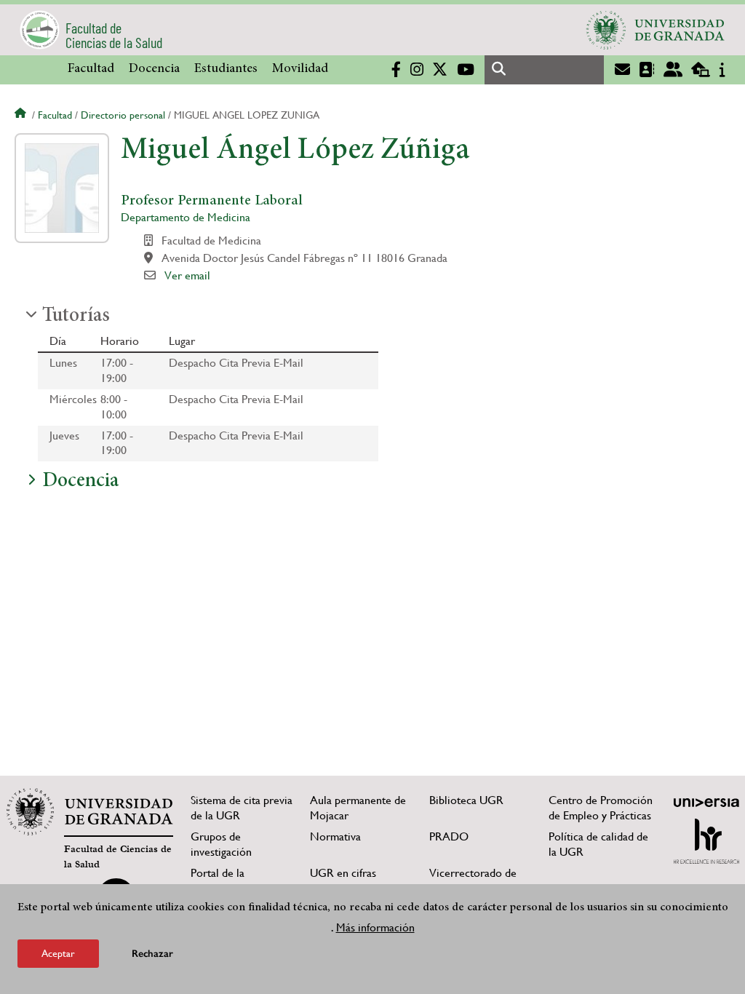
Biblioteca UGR (466, 800)
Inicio (22, 115)
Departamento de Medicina (185, 217)
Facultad (91, 69)
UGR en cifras (343, 873)
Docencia (154, 69)
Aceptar (58, 953)
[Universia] (706, 802)
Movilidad (300, 69)
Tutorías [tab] (76, 316)
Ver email (187, 275)
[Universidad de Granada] (655, 29)
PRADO (449, 836)
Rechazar (152, 953)
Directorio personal (123, 115)
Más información (375, 927)
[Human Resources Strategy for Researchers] (706, 841)
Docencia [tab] (80, 482)
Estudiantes (226, 69)
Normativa (335, 836)
